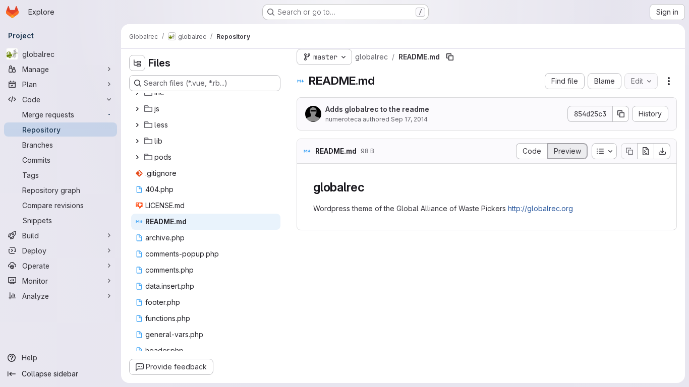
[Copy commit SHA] (621, 114)
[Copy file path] (450, 57)
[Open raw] (646, 151)
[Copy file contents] (629, 151)
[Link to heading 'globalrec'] (371, 187)
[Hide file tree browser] (137, 63)
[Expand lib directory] (137, 141)
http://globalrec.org (540, 208)
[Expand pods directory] (137, 157)
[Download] (662, 151)
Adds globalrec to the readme (377, 109)
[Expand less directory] (137, 125)
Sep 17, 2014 (409, 119)
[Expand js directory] (137, 109)
